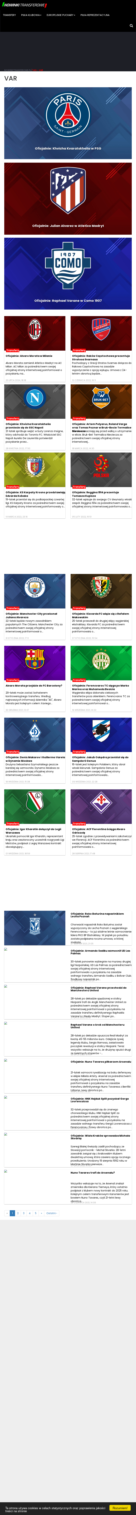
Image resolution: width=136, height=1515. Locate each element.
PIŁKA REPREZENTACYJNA (95, 15)
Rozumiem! (120, 1508)
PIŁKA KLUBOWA (30, 15)
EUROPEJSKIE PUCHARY (60, 15)
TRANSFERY (9, 15)
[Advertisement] (68, 39)
